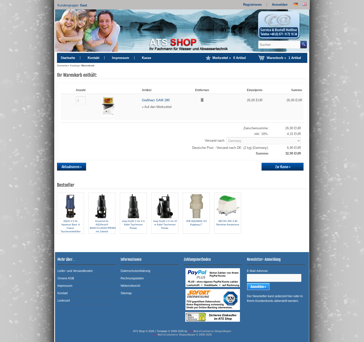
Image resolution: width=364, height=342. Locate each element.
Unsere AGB (65, 278)
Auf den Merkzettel (158, 107)
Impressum (120, 58)
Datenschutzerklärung (135, 271)
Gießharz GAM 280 (156, 100)
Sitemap (126, 293)
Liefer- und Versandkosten (75, 271)
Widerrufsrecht (130, 286)
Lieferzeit (63, 300)
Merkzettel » (229, 58)
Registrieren (252, 4)
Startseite (68, 58)
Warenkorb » (284, 58)
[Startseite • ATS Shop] (282, 27)
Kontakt (93, 58)
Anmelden (279, 4)
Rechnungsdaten (132, 278)
